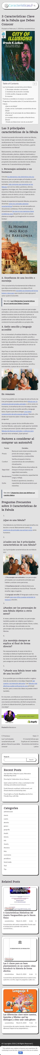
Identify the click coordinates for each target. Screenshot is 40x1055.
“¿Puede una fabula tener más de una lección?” (19, 122)
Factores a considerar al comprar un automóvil (18, 99)
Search (6, 757)
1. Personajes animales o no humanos (16, 89)
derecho (6, 822)
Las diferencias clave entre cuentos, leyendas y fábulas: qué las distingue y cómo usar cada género (19, 1017)
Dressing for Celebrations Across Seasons (16, 779)
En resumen (8, 96)
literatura (12, 727)
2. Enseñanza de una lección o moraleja (17, 92)
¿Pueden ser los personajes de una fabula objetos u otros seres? (20, 114)
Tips (5, 869)
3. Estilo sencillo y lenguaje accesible (16, 94)
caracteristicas (29, 28)
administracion (8, 811)
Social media (7, 862)
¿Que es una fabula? (11, 106)
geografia (7, 829)
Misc (5, 851)
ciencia (6, 815)
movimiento (7, 855)
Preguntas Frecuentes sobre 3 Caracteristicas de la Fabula (19, 102)
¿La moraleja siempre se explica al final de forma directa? (19, 119)
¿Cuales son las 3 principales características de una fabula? (20, 110)
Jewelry (6, 844)
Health (6, 833)
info (5, 840)
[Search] (34, 5)
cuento (6, 819)
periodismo (7, 858)
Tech (5, 866)
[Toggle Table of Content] (33, 84)
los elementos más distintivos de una (20, 177)
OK (20, 1052)
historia (6, 837)
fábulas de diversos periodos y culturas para (17, 431)
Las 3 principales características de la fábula (17, 87)
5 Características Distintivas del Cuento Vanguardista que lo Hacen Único (19, 915)
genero (6, 826)
